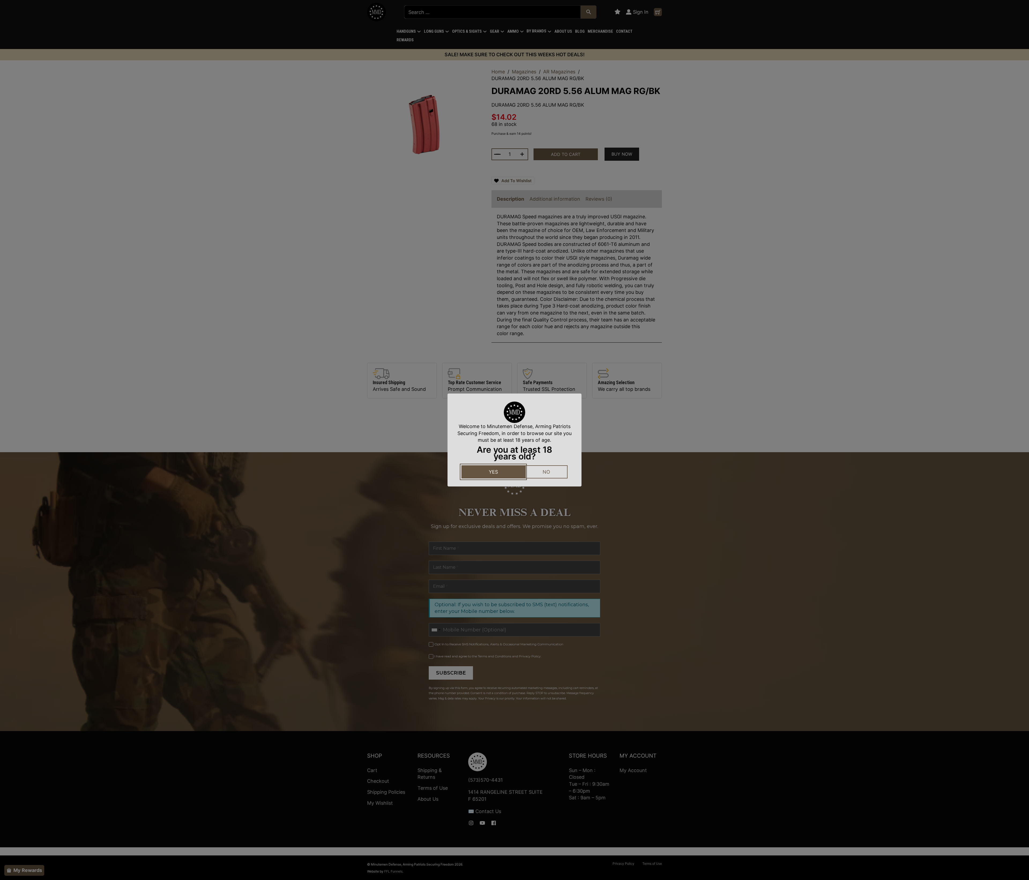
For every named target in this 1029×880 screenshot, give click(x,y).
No (546, 472)
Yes (493, 472)
